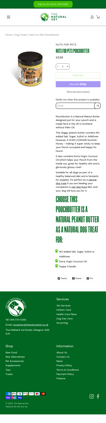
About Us (61, 352)
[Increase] (68, 66)
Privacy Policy (64, 365)
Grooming (62, 322)
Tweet (64, 278)
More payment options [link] (78, 91)
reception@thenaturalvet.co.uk (30, 324)
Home (9, 34)
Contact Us (62, 356)
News (59, 361)
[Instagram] (91, 396)
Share (78, 278)
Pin (91, 278)
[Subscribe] (97, 106)
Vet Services (63, 305)
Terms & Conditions (67, 369)
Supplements (13, 365)
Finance (60, 378)
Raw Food (11, 352)
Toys (8, 369)
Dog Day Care (64, 318)
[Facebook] (98, 396)
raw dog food (79, 187)
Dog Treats (21, 34)
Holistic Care (63, 309)
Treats (9, 374)
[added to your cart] (98, 17)
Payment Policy (65, 374)
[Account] (92, 17)
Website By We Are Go (16, 406)
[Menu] (9, 17)
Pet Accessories (15, 361)
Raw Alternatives (15, 356)
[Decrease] (58, 66)
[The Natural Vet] (53, 17)
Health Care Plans (66, 314)
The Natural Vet (21, 403)
